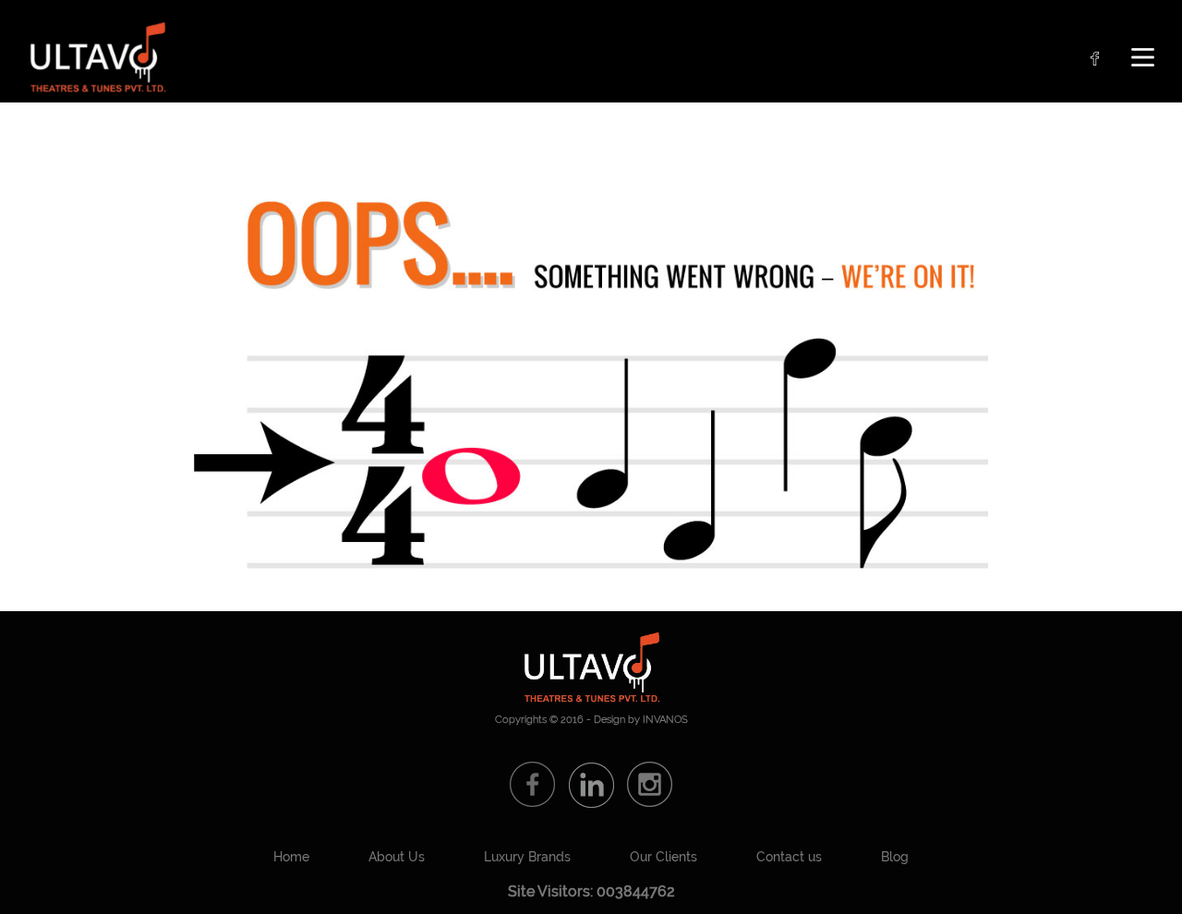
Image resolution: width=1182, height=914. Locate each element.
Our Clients (663, 856)
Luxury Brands (527, 856)
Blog (895, 856)
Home (291, 856)
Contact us (789, 856)
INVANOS (665, 720)
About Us (396, 856)
